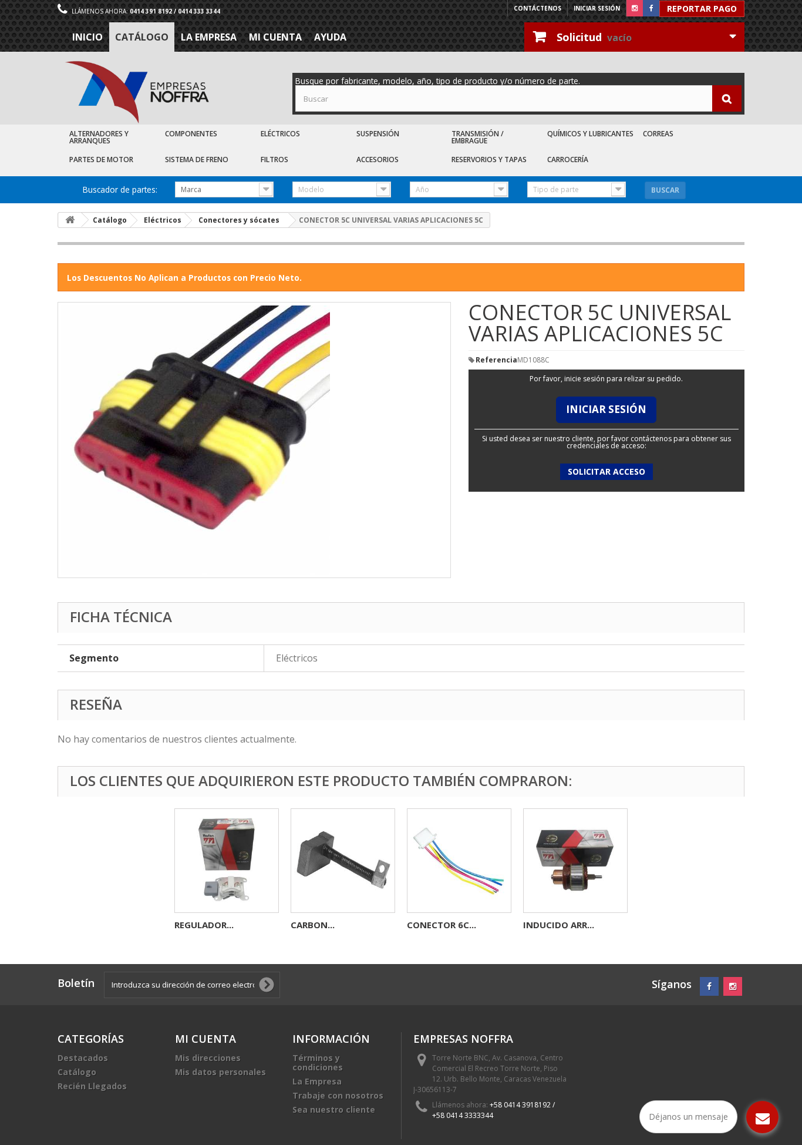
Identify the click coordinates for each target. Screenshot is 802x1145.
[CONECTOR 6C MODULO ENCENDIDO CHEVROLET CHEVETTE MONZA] (459, 860)
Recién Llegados (92, 1086)
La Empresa (209, 37)
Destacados (83, 1057)
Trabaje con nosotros (337, 1095)
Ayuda (330, 37)
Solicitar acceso (606, 471)
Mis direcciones (208, 1057)
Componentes (191, 134)
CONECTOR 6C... (441, 925)
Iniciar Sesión (606, 409)
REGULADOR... (204, 925)
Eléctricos (280, 134)
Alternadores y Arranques (99, 137)
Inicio (87, 37)
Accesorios (377, 159)
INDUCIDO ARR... (558, 925)
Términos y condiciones (317, 1062)
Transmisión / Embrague (477, 137)
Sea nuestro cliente (333, 1109)
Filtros (274, 159)
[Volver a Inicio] (70, 220)
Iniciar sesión (597, 8)
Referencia (496, 360)
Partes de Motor (101, 159)
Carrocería (567, 159)
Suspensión (377, 134)
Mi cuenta (275, 37)
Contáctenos (537, 8)
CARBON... (313, 925)
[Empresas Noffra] (137, 93)
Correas (658, 134)
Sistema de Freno (196, 159)
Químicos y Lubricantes (590, 134)
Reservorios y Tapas (489, 159)
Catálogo (142, 37)
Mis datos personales (220, 1071)
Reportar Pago (702, 8)
